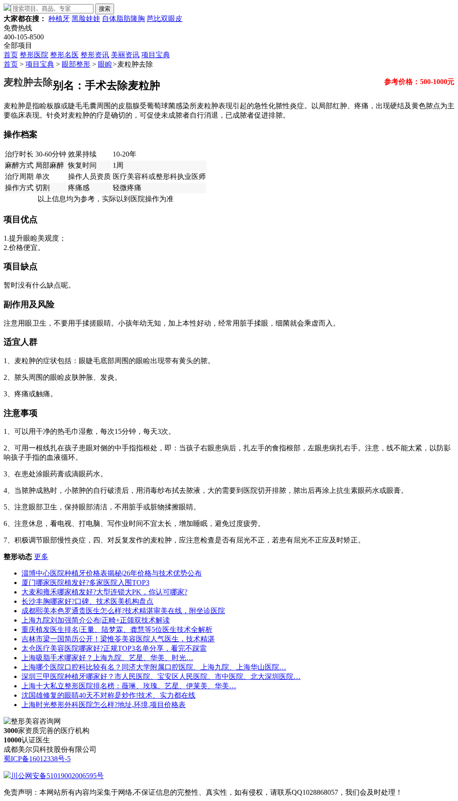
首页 (11, 55)
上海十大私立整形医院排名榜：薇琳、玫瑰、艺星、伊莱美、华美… (128, 686)
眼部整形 (76, 64)
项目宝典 (155, 55)
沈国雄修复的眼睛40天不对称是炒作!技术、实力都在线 (108, 695)
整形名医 (64, 55)
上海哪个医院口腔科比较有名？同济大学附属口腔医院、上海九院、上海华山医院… (153, 667)
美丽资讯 (125, 55)
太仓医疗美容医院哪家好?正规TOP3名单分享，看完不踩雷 (114, 648)
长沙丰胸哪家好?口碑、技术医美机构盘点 (87, 601)
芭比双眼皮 (164, 18)
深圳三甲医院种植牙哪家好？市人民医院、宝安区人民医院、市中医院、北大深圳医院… (161, 676)
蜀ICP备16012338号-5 (37, 759)
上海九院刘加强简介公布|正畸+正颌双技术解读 (95, 620)
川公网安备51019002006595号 (57, 776)
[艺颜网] (7, 8)
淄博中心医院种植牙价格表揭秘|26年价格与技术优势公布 (111, 573)
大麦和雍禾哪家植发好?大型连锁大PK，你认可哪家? (104, 592)
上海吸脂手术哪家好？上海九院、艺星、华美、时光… (107, 657)
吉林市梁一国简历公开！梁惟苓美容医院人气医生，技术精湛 (118, 639)
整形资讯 (95, 55)
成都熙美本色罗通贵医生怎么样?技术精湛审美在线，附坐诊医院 (123, 611)
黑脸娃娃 (86, 18)
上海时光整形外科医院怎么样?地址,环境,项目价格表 (103, 704)
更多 (41, 556)
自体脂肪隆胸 (123, 18)
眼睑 (105, 64)
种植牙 (59, 18)
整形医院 (34, 55)
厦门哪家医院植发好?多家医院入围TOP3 (85, 582)
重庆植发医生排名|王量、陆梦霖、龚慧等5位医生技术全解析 (116, 629)
